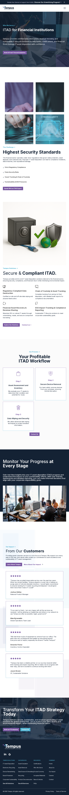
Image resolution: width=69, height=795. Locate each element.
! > (47, 2)
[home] (8, 8)
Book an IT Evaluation (11, 729)
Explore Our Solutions (11, 325)
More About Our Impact (32, 564)
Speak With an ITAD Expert (13, 188)
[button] (64, 8)
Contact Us (34, 434)
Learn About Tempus (14, 564)
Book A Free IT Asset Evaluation (14, 52)
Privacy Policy (50, 791)
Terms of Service (61, 791)
